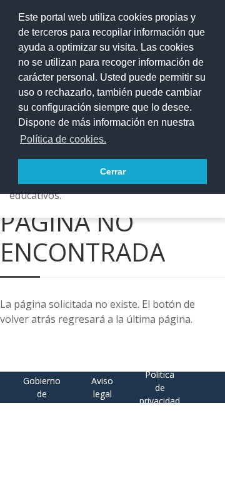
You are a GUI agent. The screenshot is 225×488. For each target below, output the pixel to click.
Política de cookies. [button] (63, 139)
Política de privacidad (159, 388)
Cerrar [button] (113, 171)
